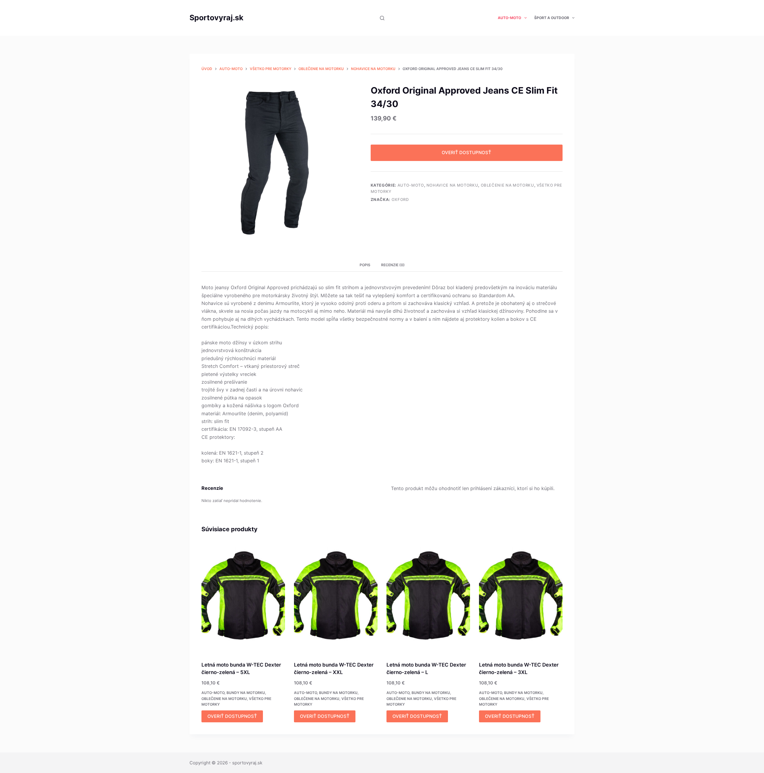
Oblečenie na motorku (507, 185)
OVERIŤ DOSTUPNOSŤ (466, 152)
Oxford (400, 199)
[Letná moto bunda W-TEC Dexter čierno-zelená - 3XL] (521, 598)
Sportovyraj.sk (217, 17)
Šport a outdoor (551, 18)
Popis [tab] (365, 265)
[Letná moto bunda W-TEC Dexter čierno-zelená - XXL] (336, 598)
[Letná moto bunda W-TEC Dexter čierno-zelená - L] (428, 598)
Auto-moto (509, 18)
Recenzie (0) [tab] (393, 265)
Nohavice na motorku (452, 185)
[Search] (382, 18)
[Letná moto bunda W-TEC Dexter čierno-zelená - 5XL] (243, 598)
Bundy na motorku (246, 692)
